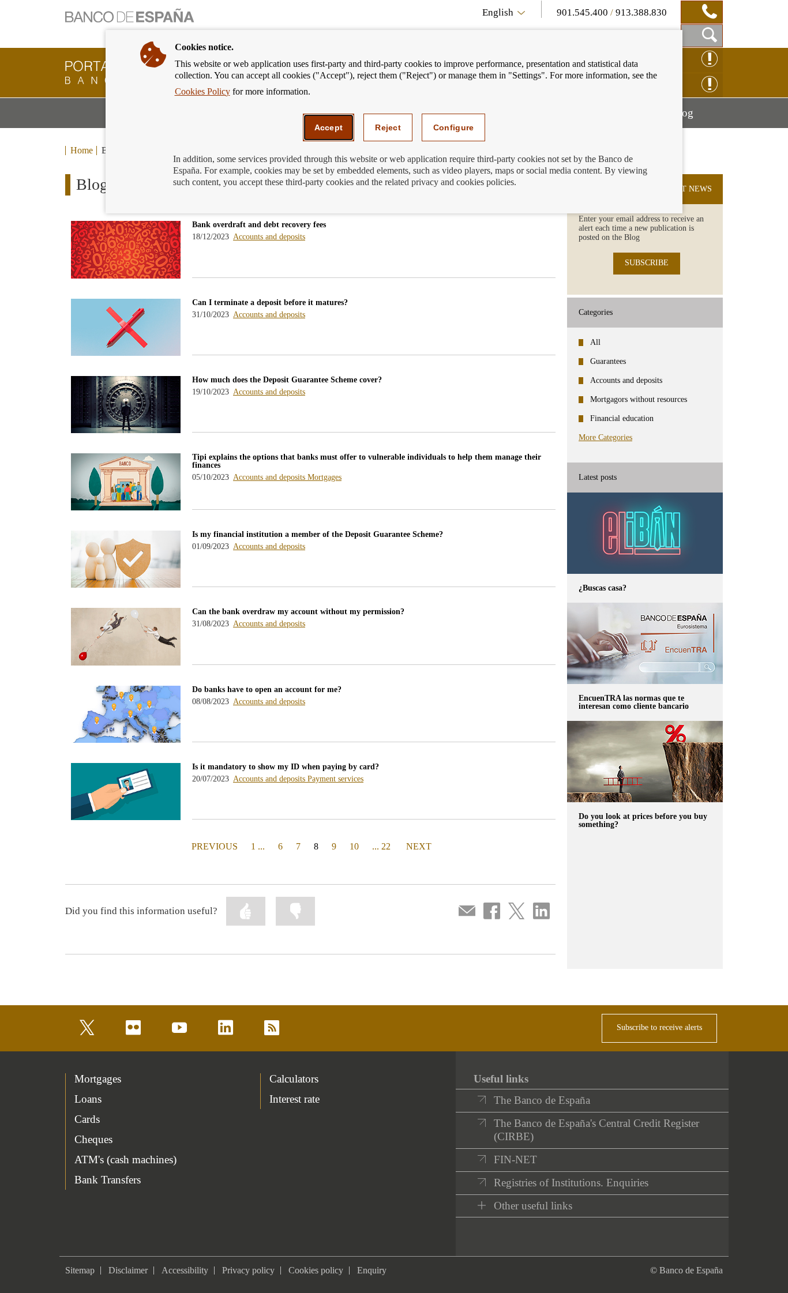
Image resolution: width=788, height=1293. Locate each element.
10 (354, 846)
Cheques (93, 1139)
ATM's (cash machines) (125, 1159)
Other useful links (533, 1206)
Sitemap (80, 1270)
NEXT (419, 846)
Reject (388, 127)
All (595, 342)
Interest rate (294, 1099)
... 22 (381, 846)
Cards (87, 1119)
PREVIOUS (213, 846)
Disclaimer (128, 1270)
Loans (88, 1099)
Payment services (335, 779)
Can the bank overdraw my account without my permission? (298, 611)
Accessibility (185, 1270)
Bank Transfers (107, 1180)
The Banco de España (542, 1100)
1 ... (258, 846)
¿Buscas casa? (602, 588)
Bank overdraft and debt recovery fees (259, 224)
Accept (328, 127)
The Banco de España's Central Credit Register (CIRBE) (596, 1130)
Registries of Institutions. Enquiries (571, 1183)
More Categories (605, 437)
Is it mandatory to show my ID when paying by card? (285, 766)
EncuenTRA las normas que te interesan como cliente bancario (634, 702)
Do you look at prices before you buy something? (643, 820)
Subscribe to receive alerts (659, 1027)
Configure (453, 127)
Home (81, 150)
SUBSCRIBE (647, 262)
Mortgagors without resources (638, 399)
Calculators (293, 1079)
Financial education (622, 418)
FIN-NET (515, 1159)
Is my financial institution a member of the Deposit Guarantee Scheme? (317, 534)
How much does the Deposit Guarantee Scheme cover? (287, 379)
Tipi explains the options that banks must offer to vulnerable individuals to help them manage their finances (366, 461)
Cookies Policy (202, 91)
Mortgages (324, 477)
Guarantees (608, 361)
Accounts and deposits (269, 236)
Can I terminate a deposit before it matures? (270, 302)
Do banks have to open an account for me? (267, 689)
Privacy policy (248, 1270)
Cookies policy (315, 1270)
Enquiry (372, 1270)
